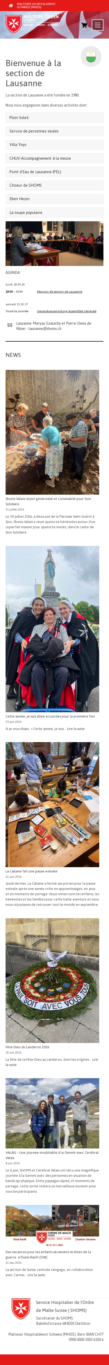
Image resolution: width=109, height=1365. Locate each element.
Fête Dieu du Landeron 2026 (27, 1047)
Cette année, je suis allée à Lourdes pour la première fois (50, 716)
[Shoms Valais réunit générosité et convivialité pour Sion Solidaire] (52, 433)
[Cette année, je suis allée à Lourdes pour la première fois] (52, 630)
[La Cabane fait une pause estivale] (52, 805)
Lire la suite (76, 729)
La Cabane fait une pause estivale (31, 871)
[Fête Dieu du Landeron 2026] (52, 981)
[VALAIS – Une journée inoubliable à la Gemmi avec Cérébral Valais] (52, 1114)
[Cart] (84, 25)
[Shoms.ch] (32, 31)
